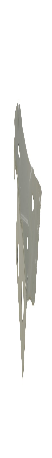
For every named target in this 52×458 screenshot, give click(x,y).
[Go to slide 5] (3, 218)
